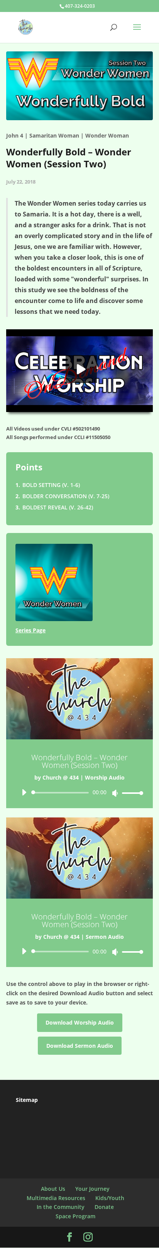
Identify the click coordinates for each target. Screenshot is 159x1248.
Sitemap (27, 1099)
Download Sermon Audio (79, 1045)
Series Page (30, 630)
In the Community (61, 1207)
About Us (53, 1188)
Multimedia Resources (56, 1198)
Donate (104, 1207)
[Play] (24, 792)
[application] (79, 793)
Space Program (75, 1216)
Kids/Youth (109, 1198)
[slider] (130, 793)
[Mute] (115, 793)
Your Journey (92, 1188)
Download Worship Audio (80, 1022)
